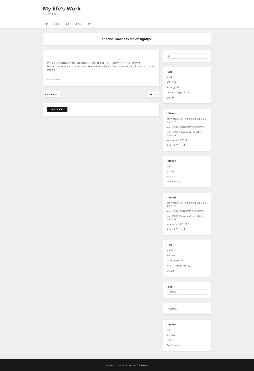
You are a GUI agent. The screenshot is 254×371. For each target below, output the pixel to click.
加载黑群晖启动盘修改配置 (193, 127)
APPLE (170, 82)
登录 (169, 166)
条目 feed (171, 171)
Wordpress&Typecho (176, 92)
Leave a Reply (57, 109)
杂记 (58, 79)
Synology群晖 (173, 87)
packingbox (172, 140)
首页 (46, 24)
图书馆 (57, 24)
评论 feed (171, 176)
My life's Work (62, 8)
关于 (89, 24)
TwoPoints (142, 365)
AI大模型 (170, 77)
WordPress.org (174, 181)
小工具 (78, 24)
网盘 (67, 24)
